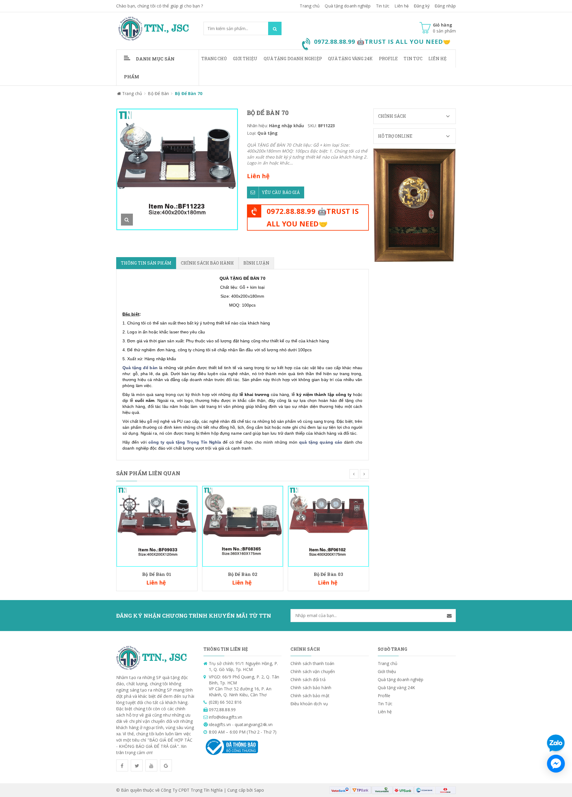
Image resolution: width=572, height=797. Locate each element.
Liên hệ (401, 6)
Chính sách (392, 116)
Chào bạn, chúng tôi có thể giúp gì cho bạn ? (159, 6)
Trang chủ (214, 58)
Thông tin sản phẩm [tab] (146, 263)
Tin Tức (413, 58)
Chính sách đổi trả (308, 679)
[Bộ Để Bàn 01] (156, 526)
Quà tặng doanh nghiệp (348, 6)
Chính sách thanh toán (312, 663)
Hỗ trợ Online (395, 136)
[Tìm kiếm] (275, 28)
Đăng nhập (445, 6)
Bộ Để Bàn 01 (156, 574)
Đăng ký (422, 6)
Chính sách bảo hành (310, 687)
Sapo (259, 790)
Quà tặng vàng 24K (350, 58)
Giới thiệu (245, 58)
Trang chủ (310, 6)
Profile (388, 58)
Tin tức (383, 6)
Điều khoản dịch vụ (309, 703)
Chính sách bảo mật (309, 695)
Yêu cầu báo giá (281, 192)
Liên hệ (437, 58)
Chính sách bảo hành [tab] (207, 263)
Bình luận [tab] (256, 263)
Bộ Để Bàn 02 (242, 574)
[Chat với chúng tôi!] (556, 764)
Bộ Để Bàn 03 (328, 574)
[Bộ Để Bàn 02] (242, 526)
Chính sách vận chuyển (312, 671)
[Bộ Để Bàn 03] (328, 526)
